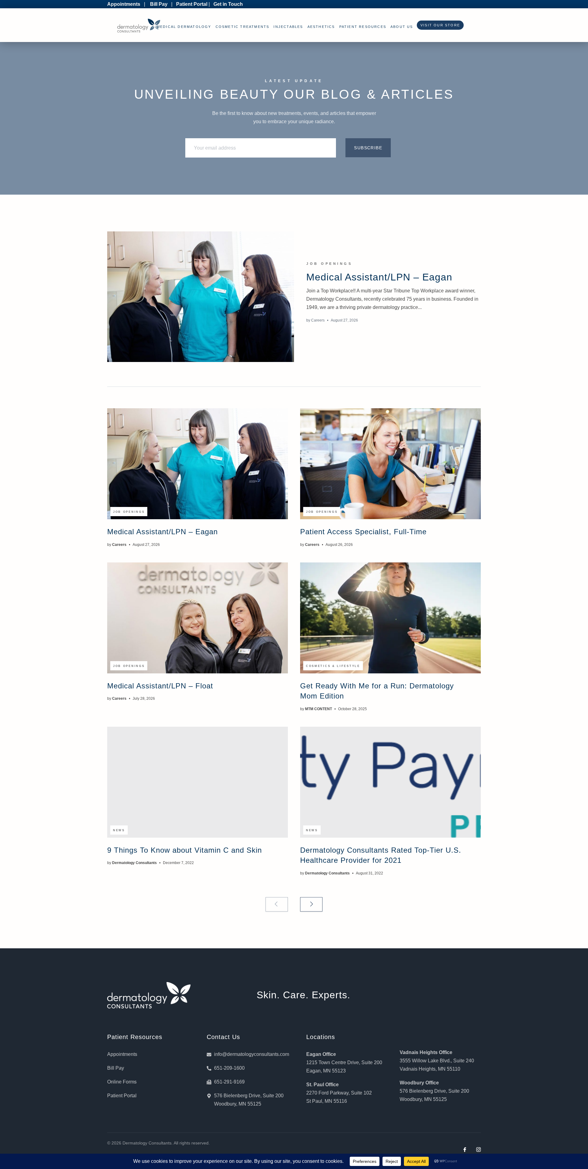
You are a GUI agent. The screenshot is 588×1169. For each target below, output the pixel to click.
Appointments (123, 4)
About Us (401, 27)
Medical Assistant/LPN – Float (160, 686)
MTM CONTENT (318, 709)
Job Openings (329, 263)
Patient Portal (191, 4)
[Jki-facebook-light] (464, 1149)
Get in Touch (228, 4)
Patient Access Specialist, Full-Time (363, 531)
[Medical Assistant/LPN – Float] (197, 617)
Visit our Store (438, 25)
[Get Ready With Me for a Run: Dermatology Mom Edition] (390, 617)
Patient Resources (362, 27)
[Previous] (277, 904)
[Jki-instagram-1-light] (478, 1149)
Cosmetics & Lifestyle (333, 666)
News (119, 830)
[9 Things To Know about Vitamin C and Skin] (197, 782)
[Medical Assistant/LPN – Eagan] (200, 296)
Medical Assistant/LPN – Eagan (379, 277)
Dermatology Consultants (134, 863)
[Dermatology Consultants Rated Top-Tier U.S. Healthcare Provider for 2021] (390, 782)
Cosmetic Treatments (243, 27)
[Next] (311, 904)
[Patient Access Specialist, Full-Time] (390, 463)
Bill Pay (159, 4)
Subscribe (368, 147)
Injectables (288, 27)
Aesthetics (321, 27)
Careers (318, 320)
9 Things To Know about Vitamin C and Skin (184, 850)
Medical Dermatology (184, 27)
